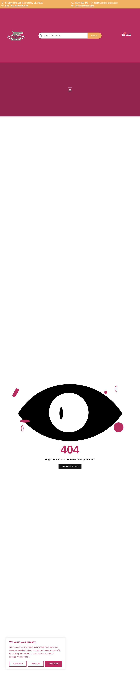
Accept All (53, 663)
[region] (35, 654)
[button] (70, 89)
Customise (18, 663)
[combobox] (63, 36)
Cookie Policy (23, 657)
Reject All (36, 663)
